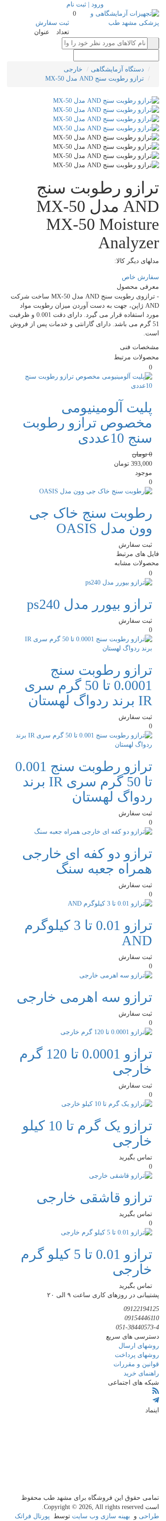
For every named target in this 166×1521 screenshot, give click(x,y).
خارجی (73, 69)
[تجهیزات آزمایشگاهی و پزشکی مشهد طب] (124, 17)
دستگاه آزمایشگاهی (117, 69)
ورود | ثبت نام (85, 4)
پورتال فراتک (32, 1516)
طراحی (149, 1516)
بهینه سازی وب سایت (101, 1516)
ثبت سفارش (52, 22)
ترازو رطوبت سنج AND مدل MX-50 (94, 78)
